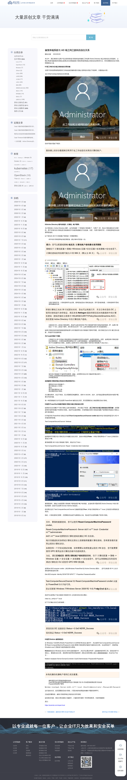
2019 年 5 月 (19, 496)
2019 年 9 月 (19, 481)
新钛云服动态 (19, 102)
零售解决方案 (43, 746)
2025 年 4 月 (19, 247)
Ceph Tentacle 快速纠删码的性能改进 (25, 137)
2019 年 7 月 (19, 488)
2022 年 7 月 (19, 366)
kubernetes (23, 168)
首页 (51, 3)
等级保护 (57, 750)
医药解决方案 (43, 750)
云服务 (28, 178)
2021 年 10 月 (19, 400)
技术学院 (105, 3)
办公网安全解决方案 (45, 758)
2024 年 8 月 (19, 278)
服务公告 (17, 111)
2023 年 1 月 (19, 347)
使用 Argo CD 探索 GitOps (110, 712)
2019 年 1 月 (19, 511)
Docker (17, 161)
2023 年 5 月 (19, 335)
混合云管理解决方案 (45, 760)
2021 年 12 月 (19, 393)
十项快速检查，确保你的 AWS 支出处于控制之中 (61, 712)
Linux (17, 62)
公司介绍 (70, 761)
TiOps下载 (71, 748)
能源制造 (28, 753)
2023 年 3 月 (19, 339)
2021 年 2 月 (19, 431)
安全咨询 (57, 746)
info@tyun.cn (88, 753)
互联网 (28, 750)
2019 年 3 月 (19, 504)
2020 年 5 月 (19, 450)
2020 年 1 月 (19, 465)
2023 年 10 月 (19, 316)
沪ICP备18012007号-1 (73, 775)
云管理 (18, 76)
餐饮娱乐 (28, 755)
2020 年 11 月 (19, 442)
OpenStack (19, 65)
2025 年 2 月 (19, 255)
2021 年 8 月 (19, 408)
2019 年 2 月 (19, 507)
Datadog (20, 157)
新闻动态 (70, 763)
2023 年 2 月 (19, 343)
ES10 (24, 161)
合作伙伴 (17, 56)
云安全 (18, 73)
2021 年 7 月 (19, 412)
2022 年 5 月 (19, 374)
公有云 (18, 82)
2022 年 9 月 (19, 358)
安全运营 (22, 182)
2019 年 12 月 (19, 469)
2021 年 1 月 (19, 435)
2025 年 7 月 (19, 240)
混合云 (18, 91)
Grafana (30, 161)
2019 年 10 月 (19, 477)
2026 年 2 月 (19, 213)
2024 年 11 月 (19, 266)
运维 (31, 186)
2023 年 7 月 (19, 328)
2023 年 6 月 (19, 331)
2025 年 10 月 (19, 228)
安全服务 (57, 748)
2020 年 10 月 (19, 446)
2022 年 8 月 (19, 362)
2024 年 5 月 (19, 289)
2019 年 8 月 (19, 484)
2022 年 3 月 (19, 381)
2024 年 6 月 (19, 286)
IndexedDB (17, 164)
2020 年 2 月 (19, 462)
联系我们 (70, 766)
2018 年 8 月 (19, 515)
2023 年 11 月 (19, 312)
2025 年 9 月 (19, 232)
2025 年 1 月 (19, 259)
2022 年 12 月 (19, 351)
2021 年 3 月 (19, 427)
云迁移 (18, 79)
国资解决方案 (43, 753)
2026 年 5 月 (19, 201)
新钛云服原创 (19, 105)
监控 (26, 186)
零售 (27, 746)
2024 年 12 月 (19, 263)
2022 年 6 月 (19, 370)
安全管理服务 (73, 3)
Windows (18, 67)
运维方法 (18, 99)
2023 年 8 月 (19, 324)
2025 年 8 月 (19, 236)
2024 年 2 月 (19, 301)
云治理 (15, 753)
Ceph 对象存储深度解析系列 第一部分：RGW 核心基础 (25, 130)
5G (15, 157)
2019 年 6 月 (19, 492)
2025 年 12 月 (19, 221)
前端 (17, 85)
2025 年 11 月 (19, 224)
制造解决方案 (43, 748)
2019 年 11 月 (19, 473)
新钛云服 (18, 185)
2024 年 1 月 (19, 305)
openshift (17, 171)
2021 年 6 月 (19, 416)
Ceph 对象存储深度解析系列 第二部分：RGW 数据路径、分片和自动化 (25, 126)
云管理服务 (60, 3)
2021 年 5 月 (19, 419)
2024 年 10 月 (19, 270)
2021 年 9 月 (19, 404)
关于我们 (114, 3)
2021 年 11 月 (19, 397)
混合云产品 (85, 3)
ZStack (18, 70)
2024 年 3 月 (19, 297)
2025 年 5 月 (19, 243)
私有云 (18, 96)
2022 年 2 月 (19, 385)
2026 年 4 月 (19, 205)
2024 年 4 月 (19, 293)
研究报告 (18, 94)
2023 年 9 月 (19, 320)
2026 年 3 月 (19, 209)
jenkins (24, 164)
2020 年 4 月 (19, 454)
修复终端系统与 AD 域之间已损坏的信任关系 (67, 50)
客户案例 (96, 3)
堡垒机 (70, 750)
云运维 (15, 750)
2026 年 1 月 (19, 217)
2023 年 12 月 (19, 309)
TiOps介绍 (71, 746)
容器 (28, 182)
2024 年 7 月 (19, 282)
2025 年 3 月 (19, 251)
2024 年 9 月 (19, 274)
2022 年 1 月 (19, 389)
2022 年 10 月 (19, 354)
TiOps (17, 178)
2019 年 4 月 (19, 500)
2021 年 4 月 (19, 423)
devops (28, 157)
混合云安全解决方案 (45, 755)
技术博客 (17, 59)
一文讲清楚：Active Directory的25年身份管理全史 (25, 141)
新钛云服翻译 (19, 108)
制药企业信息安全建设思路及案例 (24, 134)
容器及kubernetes (21, 88)
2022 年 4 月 (19, 377)
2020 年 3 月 (19, 458)
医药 (27, 748)
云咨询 (15, 746)
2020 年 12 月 (19, 439)
